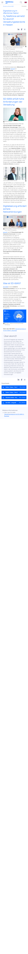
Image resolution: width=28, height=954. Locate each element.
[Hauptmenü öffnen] (2, 2)
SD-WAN (5, 287)
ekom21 (13, 69)
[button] (18, 29)
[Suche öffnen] (21, 2)
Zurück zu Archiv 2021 (8, 6)
